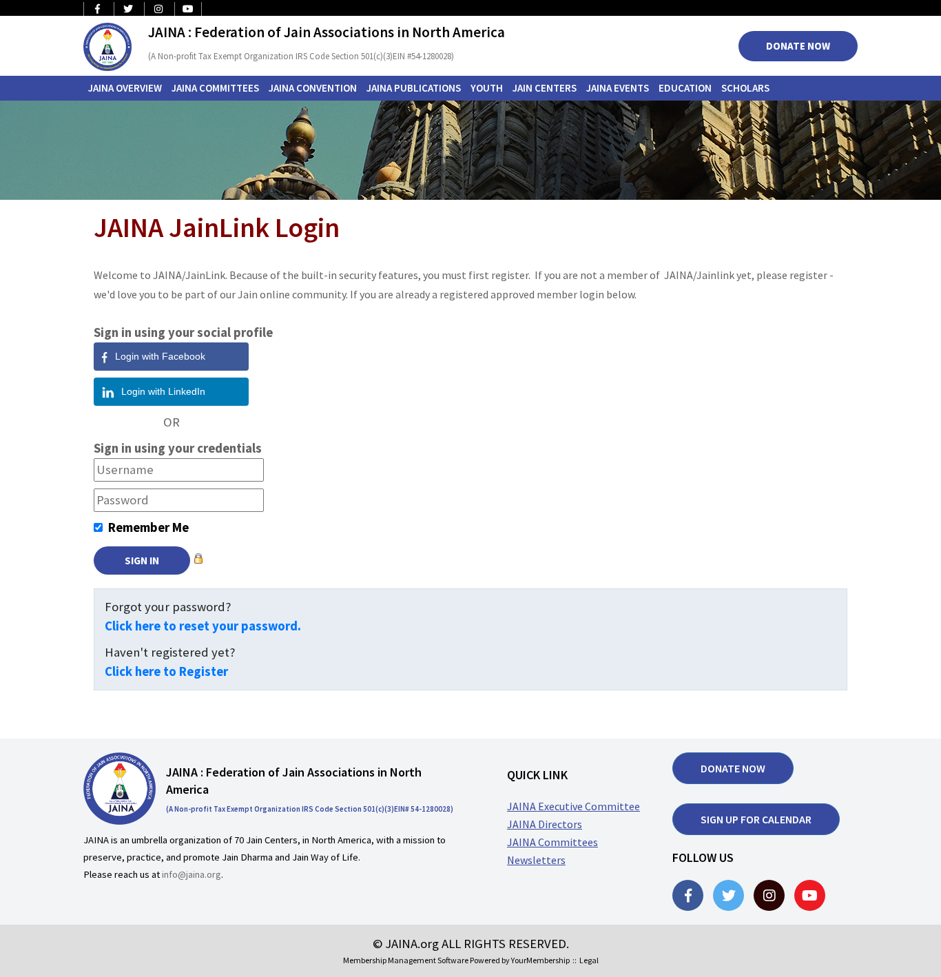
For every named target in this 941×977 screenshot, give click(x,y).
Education (685, 87)
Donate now (733, 768)
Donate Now (798, 45)
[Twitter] (728, 895)
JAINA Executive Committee (573, 806)
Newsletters (536, 860)
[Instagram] (769, 895)
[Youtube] (809, 895)
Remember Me (148, 527)
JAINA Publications (413, 87)
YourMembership (540, 960)
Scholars (745, 87)
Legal (589, 960)
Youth (486, 87)
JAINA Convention (313, 87)
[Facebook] (687, 895)
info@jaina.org (191, 874)
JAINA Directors (544, 824)
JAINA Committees (215, 87)
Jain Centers (545, 87)
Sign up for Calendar (756, 819)
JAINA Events (617, 87)
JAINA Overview (125, 87)
